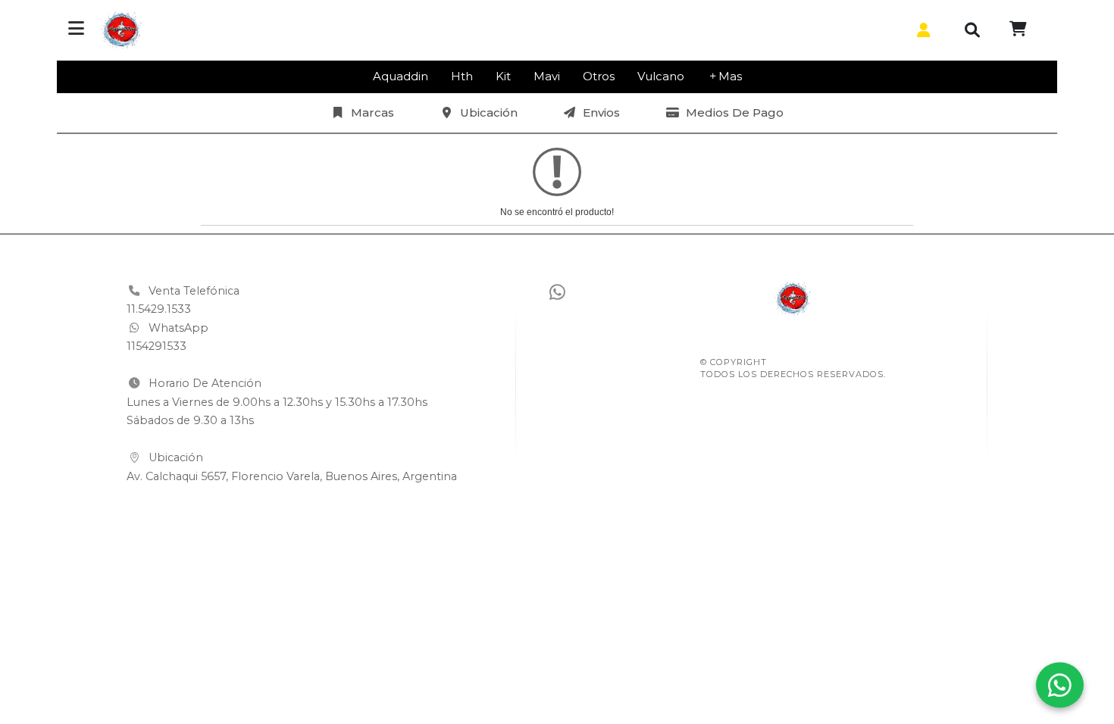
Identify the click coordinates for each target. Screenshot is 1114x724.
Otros (599, 76)
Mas (730, 76)
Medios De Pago (735, 112)
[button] (921, 30)
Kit (503, 76)
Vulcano (660, 76)
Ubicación (489, 112)
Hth (462, 76)
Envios (601, 112)
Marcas (372, 112)
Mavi (547, 76)
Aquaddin (400, 76)
